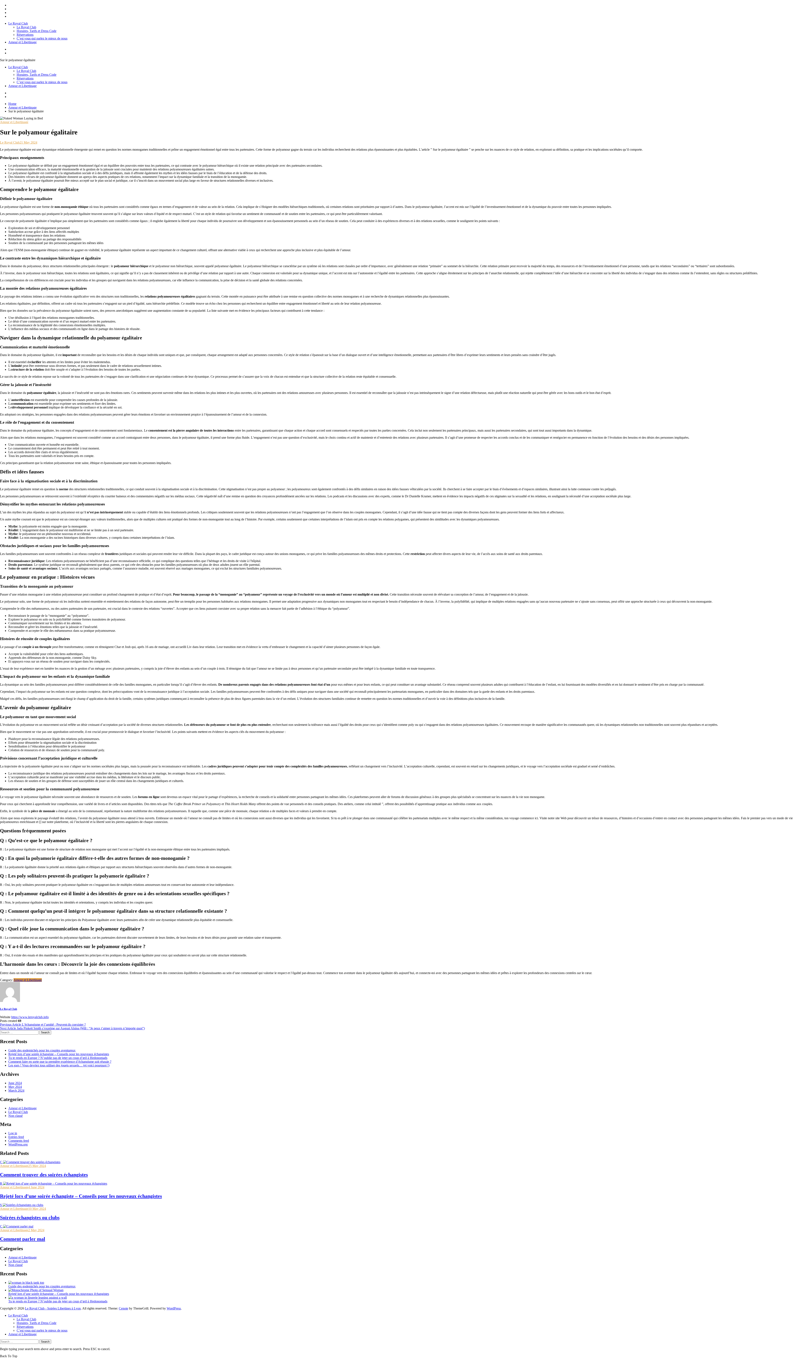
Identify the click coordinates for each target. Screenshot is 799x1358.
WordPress (174, 1308)
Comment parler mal (22, 1239)
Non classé (15, 1115)
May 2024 (15, 1087)
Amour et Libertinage (22, 42)
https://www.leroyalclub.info (30, 1017)
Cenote (123, 1308)
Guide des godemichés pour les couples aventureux (42, 1050)
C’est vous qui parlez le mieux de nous (42, 38)
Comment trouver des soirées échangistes (44, 1174)
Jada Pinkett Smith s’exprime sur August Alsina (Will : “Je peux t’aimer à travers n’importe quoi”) (72, 1028)
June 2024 (15, 1083)
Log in (12, 1133)
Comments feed (18, 1140)
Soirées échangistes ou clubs (30, 1217)
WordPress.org (18, 1144)
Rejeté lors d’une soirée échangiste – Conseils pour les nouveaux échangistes (58, 1054)
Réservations (25, 34)
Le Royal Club (18, 23)
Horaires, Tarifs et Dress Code (36, 31)
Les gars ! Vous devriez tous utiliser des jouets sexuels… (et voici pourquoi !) (58, 1065)
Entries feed (16, 1137)
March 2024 (16, 1090)
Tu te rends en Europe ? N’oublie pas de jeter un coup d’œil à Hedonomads (57, 1058)
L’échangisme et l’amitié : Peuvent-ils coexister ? (43, 1024)
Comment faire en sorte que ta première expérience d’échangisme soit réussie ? (59, 1061)
